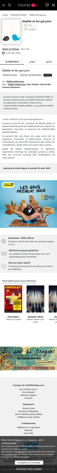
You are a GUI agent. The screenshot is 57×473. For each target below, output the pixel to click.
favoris (31, 29)
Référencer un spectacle (28, 427)
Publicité (28, 430)
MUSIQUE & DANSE (10, 75)
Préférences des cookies (28, 417)
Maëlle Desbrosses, (17, 84)
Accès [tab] (49, 61)
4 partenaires (20, 451)
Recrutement (29, 392)
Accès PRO (28, 433)
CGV (17, 414)
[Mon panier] (53, 5)
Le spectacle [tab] (12, 61)
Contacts (28, 398)
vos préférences (10, 454)
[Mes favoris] (47, 5)
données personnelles (32, 414)
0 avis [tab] (32, 61)
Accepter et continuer (29, 462)
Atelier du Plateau (10, 49)
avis (30, 25)
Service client (28, 408)
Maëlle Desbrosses (15, 81)
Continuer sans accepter (29, 468)
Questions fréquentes (28, 411)
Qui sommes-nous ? (28, 389)
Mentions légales (29, 395)
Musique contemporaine (30, 75)
